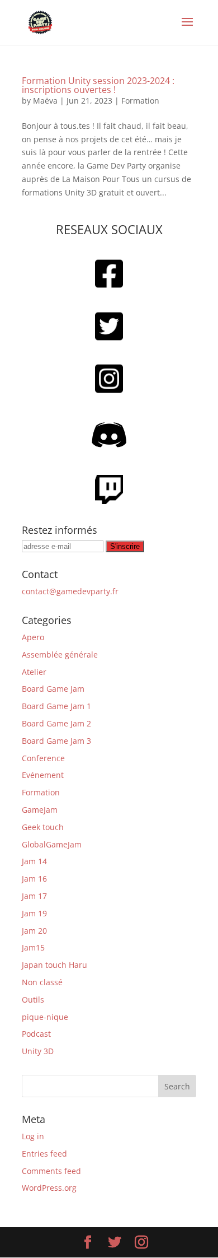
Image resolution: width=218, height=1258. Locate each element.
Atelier (34, 672)
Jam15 (33, 947)
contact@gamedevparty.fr (70, 591)
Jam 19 (34, 913)
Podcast (36, 1033)
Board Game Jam (53, 688)
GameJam (40, 809)
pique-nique (45, 1017)
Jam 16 (34, 878)
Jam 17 (34, 896)
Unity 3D (38, 1051)
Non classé (42, 982)
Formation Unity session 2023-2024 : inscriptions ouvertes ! (98, 85)
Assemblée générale (60, 654)
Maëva (45, 100)
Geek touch (43, 827)
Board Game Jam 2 (56, 723)
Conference (43, 758)
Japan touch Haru (54, 964)
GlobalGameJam (52, 844)
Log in (33, 1136)
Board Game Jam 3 (56, 740)
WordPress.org (49, 1187)
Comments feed (51, 1171)
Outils (33, 999)
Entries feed (44, 1153)
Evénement (43, 775)
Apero (33, 637)
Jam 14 (34, 861)
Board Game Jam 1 (56, 706)
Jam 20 (34, 930)
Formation (140, 100)
